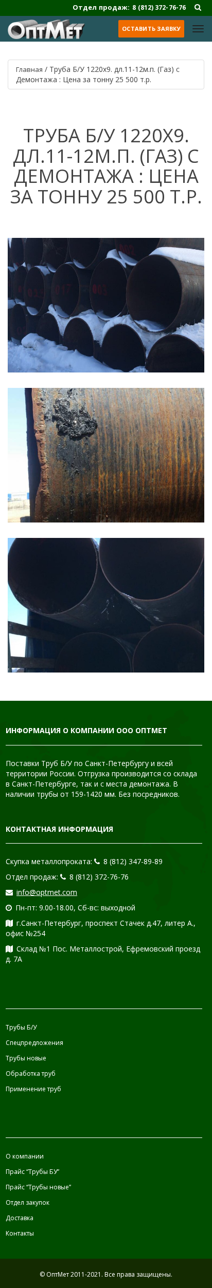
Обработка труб (31, 1073)
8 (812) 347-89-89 (133, 861)
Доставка (19, 1218)
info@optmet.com (46, 892)
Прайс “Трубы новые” (38, 1187)
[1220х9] (106, 605)
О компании (25, 1156)
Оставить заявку (151, 28)
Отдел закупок (27, 1202)
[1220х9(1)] (106, 455)
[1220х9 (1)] (106, 305)
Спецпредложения (34, 1042)
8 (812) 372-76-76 (99, 877)
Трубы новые (26, 1058)
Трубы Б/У (21, 1027)
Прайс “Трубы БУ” (32, 1171)
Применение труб (33, 1089)
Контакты (20, 1233)
